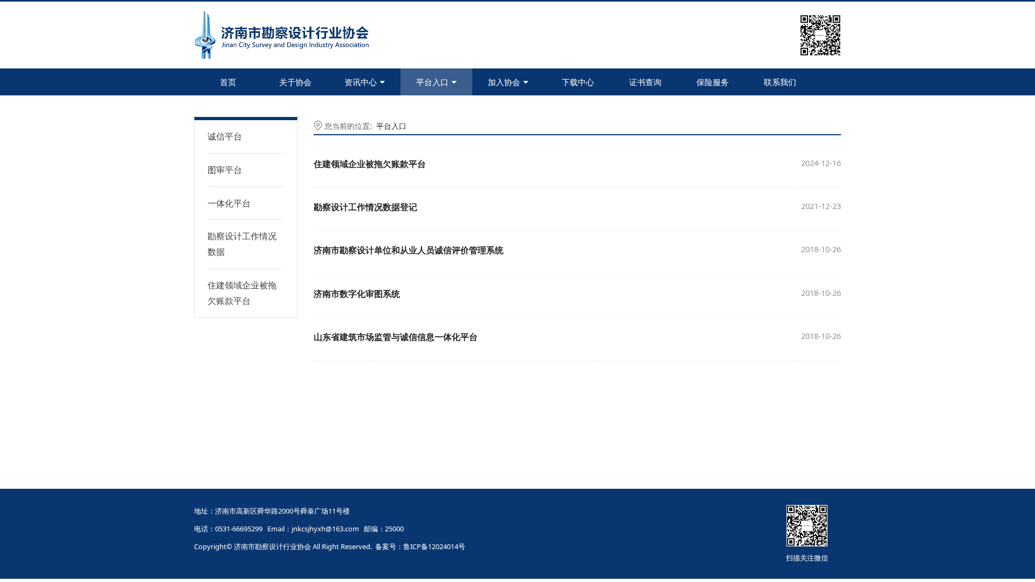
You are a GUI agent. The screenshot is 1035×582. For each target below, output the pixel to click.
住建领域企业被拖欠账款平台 (242, 293)
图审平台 (225, 170)
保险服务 (712, 82)
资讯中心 (360, 82)
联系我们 (780, 82)
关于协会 (295, 82)
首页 (228, 82)
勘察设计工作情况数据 (242, 244)
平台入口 (432, 82)
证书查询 (645, 82)
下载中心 (578, 82)
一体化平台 (229, 203)
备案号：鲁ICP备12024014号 (420, 546)
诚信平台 (225, 136)
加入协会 (504, 82)
